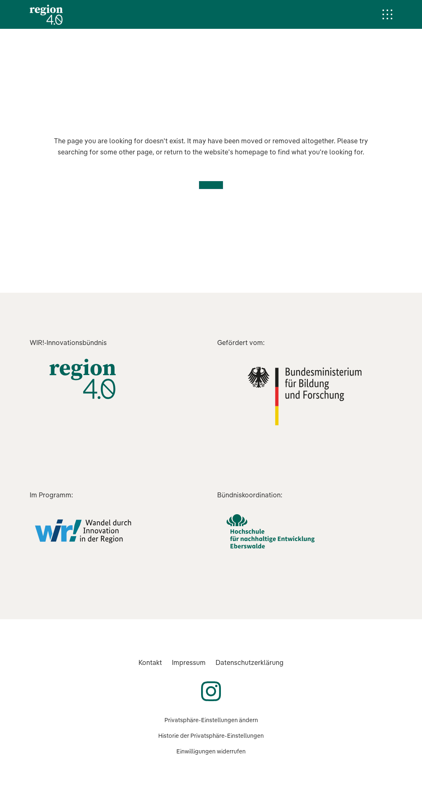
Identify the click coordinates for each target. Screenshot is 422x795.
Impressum (189, 662)
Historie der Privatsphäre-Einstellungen (211, 735)
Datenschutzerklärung (250, 662)
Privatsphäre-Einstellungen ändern (211, 720)
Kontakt (150, 662)
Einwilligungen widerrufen (211, 751)
